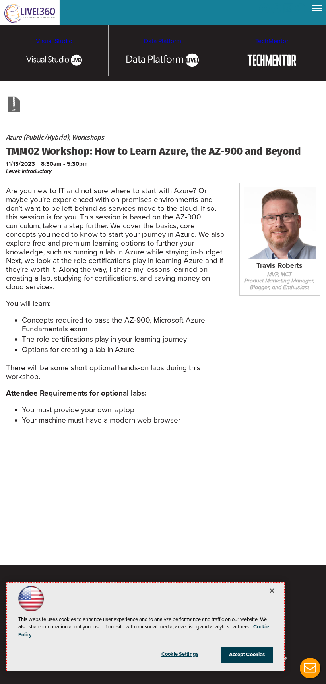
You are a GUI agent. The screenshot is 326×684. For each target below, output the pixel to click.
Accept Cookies (247, 654)
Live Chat (310, 668)
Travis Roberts (279, 266)
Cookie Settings (179, 654)
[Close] (272, 590)
